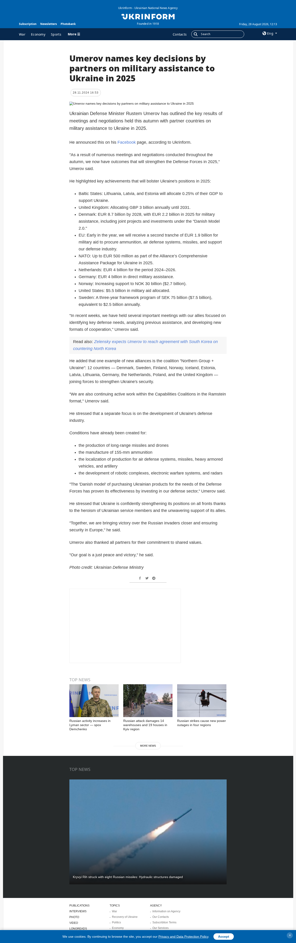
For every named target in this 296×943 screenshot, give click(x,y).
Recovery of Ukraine (125, 917)
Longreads (78, 928)
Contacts (180, 34)
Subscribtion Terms (164, 922)
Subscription (28, 24)
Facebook (127, 142)
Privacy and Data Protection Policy (183, 936)
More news (148, 745)
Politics (116, 922)
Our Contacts (160, 917)
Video (73, 923)
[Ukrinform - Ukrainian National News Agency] (147, 16)
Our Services (160, 928)
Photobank (68, 24)
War (22, 34)
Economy (38, 34)
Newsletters (48, 24)
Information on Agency (166, 911)
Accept (223, 936)
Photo (74, 917)
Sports (56, 34)
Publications (79, 905)
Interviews (77, 911)
